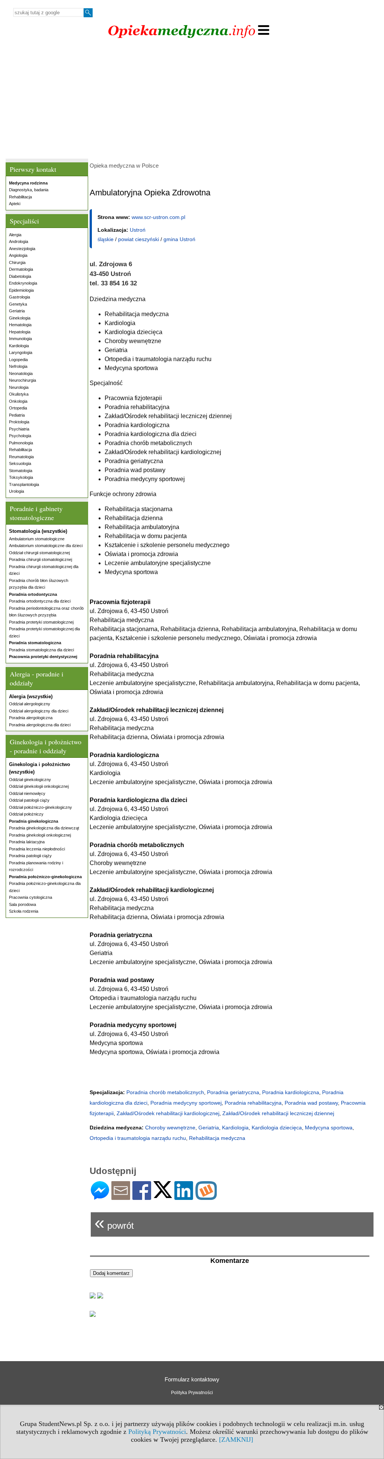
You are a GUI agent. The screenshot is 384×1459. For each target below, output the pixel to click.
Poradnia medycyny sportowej (186, 1103)
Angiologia (18, 255)
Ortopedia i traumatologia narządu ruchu (138, 1138)
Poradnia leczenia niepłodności (37, 849)
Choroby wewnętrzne (170, 1128)
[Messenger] (100, 1197)
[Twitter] (162, 1195)
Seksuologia (20, 463)
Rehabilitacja (20, 197)
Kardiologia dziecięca (277, 1128)
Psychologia (20, 435)
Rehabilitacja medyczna (217, 1138)
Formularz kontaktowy (192, 1379)
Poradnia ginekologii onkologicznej (40, 835)
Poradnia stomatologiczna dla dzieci (41, 650)
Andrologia (18, 241)
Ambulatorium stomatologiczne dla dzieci (45, 545)
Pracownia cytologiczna (30, 897)
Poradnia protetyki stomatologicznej (41, 622)
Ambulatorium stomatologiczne (36, 539)
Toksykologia (21, 477)
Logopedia (18, 359)
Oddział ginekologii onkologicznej (39, 786)
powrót (114, 1223)
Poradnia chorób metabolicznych (165, 1092)
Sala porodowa (22, 904)
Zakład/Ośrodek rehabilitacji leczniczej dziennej (278, 1113)
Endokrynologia (23, 283)
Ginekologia (19, 318)
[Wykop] (206, 1197)
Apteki (14, 203)
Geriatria (17, 311)
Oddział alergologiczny (29, 704)
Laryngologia (20, 352)
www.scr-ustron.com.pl (158, 217)
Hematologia (20, 324)
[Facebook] (141, 1197)
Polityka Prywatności (192, 1392)
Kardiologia (19, 345)
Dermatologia (21, 269)
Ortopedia (18, 408)
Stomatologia (20, 470)
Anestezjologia (22, 248)
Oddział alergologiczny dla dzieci (38, 711)
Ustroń (138, 230)
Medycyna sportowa (328, 1128)
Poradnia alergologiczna (30, 717)
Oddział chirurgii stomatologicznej (39, 552)
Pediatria (17, 415)
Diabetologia (20, 276)
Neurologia (18, 387)
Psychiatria (19, 429)
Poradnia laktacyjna (27, 842)
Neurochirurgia (22, 380)
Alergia (15, 234)
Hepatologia (19, 332)
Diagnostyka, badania (28, 189)
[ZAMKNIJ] (236, 1439)
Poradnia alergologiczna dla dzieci (39, 725)
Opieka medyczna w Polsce (124, 165)
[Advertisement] (192, 100)
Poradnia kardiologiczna (290, 1092)
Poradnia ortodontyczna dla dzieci (39, 601)
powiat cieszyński (138, 239)
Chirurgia (17, 262)
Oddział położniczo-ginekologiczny (40, 807)
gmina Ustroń (179, 239)
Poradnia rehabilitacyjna (253, 1103)
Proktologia (19, 422)
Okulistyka (18, 394)
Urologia (16, 491)
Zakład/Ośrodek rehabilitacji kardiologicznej (168, 1113)
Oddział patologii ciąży (29, 800)
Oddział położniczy (26, 814)
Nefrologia (18, 366)
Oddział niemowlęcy (27, 793)
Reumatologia (21, 456)
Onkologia (18, 401)
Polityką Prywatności (157, 1431)
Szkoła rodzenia (23, 911)
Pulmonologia (21, 443)
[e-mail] (120, 1197)
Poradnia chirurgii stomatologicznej (40, 559)
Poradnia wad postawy (311, 1103)
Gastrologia (19, 297)
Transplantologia (24, 484)
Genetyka (18, 304)
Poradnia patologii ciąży (30, 855)
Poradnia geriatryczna (233, 1092)
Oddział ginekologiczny (30, 779)
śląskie (106, 239)
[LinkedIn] (183, 1197)
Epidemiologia (21, 290)
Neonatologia (21, 373)
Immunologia (20, 338)
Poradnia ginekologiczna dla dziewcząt (44, 828)
